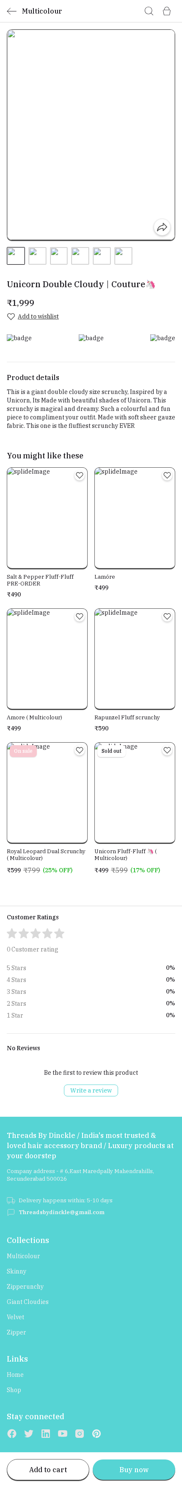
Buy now (134, 1469)
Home (15, 1375)
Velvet (15, 1317)
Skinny (16, 1271)
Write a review (91, 1090)
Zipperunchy (25, 1286)
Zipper (16, 1332)
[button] (16, 256)
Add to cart (48, 1469)
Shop (14, 1390)
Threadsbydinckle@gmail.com (62, 1212)
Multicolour (23, 1256)
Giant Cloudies (28, 1302)
